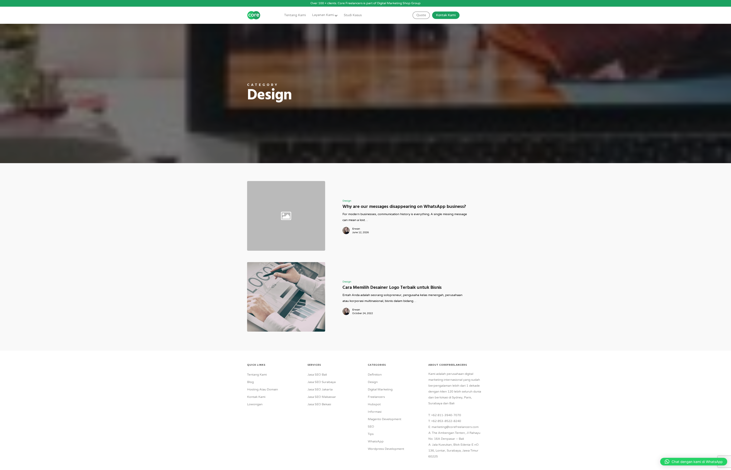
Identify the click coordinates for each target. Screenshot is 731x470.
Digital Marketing (380, 389)
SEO (371, 427)
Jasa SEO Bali (317, 375)
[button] (693, 461)
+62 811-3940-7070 (446, 415)
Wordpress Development (386, 449)
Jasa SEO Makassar (321, 397)
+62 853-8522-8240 (446, 421)
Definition (375, 375)
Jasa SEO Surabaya (321, 382)
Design (346, 200)
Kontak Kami (256, 397)
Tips (371, 434)
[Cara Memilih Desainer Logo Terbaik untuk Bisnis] (286, 297)
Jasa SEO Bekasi (319, 404)
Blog (250, 382)
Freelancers (376, 397)
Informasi (374, 412)
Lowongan (255, 404)
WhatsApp (376, 441)
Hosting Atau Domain (262, 389)
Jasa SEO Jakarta (320, 389)
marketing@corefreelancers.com (455, 427)
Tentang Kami (257, 375)
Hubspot (374, 404)
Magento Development (384, 419)
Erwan (356, 228)
